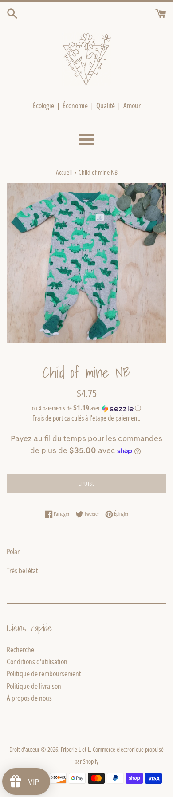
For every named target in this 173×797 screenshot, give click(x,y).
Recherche (20, 649)
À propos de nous (29, 698)
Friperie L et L (75, 749)
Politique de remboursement (44, 673)
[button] (86, 408)
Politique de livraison (34, 686)
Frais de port (47, 418)
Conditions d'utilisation (37, 661)
